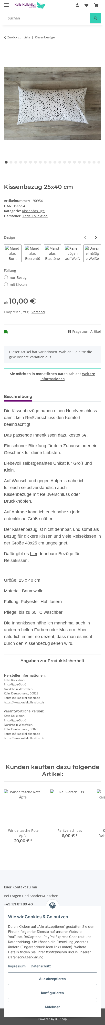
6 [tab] (30, 162)
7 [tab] (35, 162)
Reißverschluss (55, 494)
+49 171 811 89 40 (18, 904)
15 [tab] (74, 162)
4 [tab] (20, 162)
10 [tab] (50, 162)
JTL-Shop (61, 1019)
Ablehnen (52, 1007)
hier (33, 553)
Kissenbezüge (33, 211)
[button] (77, 5)
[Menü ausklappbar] (6, 3)
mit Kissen (18, 284)
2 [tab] (11, 162)
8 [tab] (40, 162)
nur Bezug (18, 277)
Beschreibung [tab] (18, 396)
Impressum (17, 966)
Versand (38, 312)
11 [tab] (54, 162)
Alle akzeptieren (52, 979)
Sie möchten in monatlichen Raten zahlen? (52, 376)
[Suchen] (95, 18)
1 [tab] (6, 162)
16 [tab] (79, 162)
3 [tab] (15, 162)
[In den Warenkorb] (8, 52)
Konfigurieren (52, 993)
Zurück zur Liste (18, 37)
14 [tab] (69, 162)
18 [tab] (89, 162)
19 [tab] (94, 162)
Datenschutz (41, 966)
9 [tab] (45, 162)
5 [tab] (25, 162)
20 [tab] (98, 162)
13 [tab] (64, 162)
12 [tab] (59, 162)
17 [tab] (84, 162)
